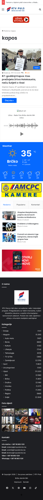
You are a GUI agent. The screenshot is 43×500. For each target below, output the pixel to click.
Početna (6, 31)
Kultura (8, 346)
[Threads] (21, 495)
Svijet (7, 397)
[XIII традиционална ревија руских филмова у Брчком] (8, 428)
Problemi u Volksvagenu (27, 224)
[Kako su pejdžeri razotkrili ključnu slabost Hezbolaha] (21, 412)
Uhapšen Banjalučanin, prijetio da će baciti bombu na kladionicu (27, 214)
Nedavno (7, 205)
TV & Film (8, 357)
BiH (6, 375)
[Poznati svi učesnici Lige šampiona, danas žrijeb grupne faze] (9, 237)
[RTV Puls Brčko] (15, 9)
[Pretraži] (40, 10)
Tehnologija (9, 353)
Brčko (7, 379)
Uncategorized (8, 368)
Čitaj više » (9, 100)
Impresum (18, 482)
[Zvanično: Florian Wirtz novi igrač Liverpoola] (35, 420)
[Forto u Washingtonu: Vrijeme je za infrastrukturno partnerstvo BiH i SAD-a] (35, 412)
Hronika (8, 386)
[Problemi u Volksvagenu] (9, 227)
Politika (8, 390)
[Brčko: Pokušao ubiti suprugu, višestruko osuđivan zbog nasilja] (35, 428)
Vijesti (5, 371)
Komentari (35, 205)
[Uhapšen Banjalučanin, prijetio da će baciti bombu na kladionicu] (9, 215)
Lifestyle (8, 349)
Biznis (7, 342)
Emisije (5, 331)
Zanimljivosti (10, 360)
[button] (21, 134)
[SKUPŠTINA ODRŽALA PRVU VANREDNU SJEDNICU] (21, 428)
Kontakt (26, 482)
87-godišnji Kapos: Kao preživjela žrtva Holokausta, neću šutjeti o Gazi (19, 79)
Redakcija (7, 73)
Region (8, 393)
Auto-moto (9, 338)
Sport (5, 364)
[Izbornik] (3, 10)
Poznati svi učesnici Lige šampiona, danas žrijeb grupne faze (27, 236)
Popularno (21, 205)
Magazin (6, 335)
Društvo (8, 382)
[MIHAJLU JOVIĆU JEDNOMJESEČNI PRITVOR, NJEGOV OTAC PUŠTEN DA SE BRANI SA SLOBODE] (8, 420)
